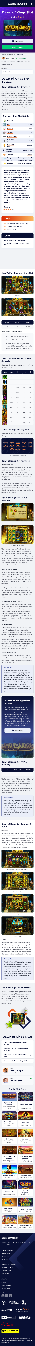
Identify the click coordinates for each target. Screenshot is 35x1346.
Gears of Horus (9, 1122)
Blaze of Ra (9, 1225)
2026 (8, 1242)
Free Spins (29, 163)
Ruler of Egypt (9, 1208)
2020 (8, 1245)
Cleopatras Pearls (9, 1175)
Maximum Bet (10, 141)
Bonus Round (21, 163)
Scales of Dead (26, 1175)
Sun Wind (25, 1123)
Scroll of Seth (9, 1192)
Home (2, 54)
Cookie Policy (5, 1256)
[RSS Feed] (2, 1295)
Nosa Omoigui (10, 58)
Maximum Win (10, 146)
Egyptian (29, 154)
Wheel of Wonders (25, 1225)
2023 (21, 1242)
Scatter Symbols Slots (24, 158)
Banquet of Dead (26, 1104)
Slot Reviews (10, 54)
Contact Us (4, 1259)
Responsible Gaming (7, 1267)
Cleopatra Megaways (25, 1192)
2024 (17, 1242)
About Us (4, 1279)
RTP (8, 124)
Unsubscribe (5, 1273)
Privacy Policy (5, 1253)
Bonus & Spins (5, 1288)
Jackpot (10, 132)
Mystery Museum (26, 1209)
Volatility (10, 128)
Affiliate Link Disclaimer (8, 1264)
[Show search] (31, 3)
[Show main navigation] (4, 3)
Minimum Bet (12, 136)
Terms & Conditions (7, 1250)
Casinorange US (6, 1285)
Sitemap (3, 1282)
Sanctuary (25, 1139)
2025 (12, 1242)
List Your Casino (6, 1270)
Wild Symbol (28, 160)
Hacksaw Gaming (27, 150)
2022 (25, 1242)
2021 (29, 1242)
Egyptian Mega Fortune (9, 1104)
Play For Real (17, 47)
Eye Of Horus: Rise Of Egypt (9, 1157)
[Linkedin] (10, 1295)
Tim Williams (16, 1081)
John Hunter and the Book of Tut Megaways (26, 1158)
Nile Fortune (9, 1139)
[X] (6, 1295)
